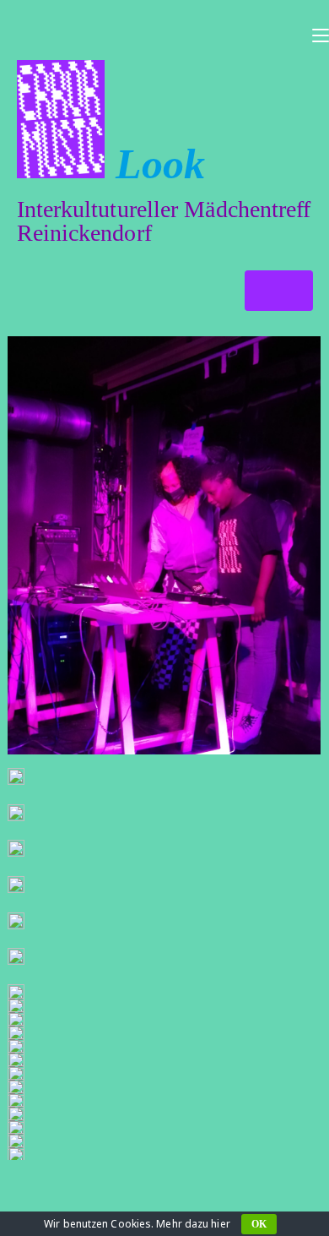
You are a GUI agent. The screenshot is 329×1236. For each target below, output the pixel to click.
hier (220, 1224)
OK (259, 1224)
